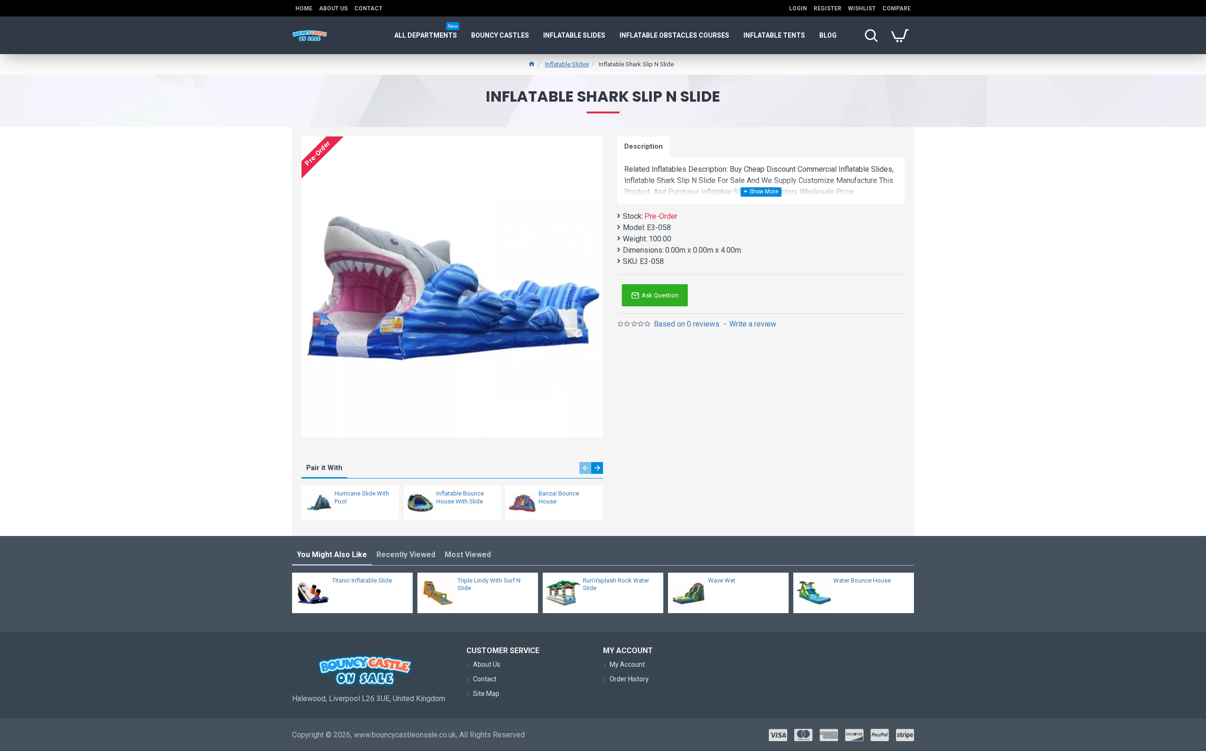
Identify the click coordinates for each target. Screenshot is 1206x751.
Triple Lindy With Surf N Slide (489, 584)
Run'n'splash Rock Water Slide (616, 584)
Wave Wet (721, 580)
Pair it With (324, 467)
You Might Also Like (332, 554)
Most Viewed (468, 554)
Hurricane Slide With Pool (361, 497)
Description (643, 146)
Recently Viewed (405, 554)
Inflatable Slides (567, 64)
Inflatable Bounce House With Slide (460, 497)
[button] (585, 468)
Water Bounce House (862, 580)
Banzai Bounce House (558, 497)
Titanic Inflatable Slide (362, 580)
